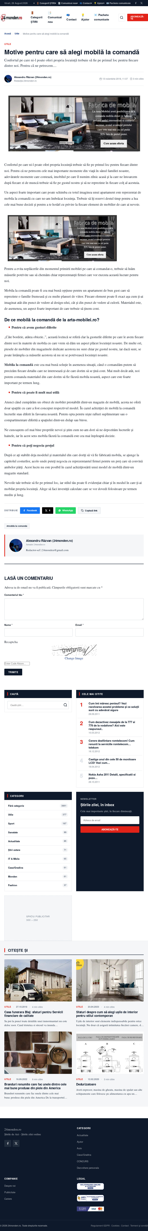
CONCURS (82, 1161)
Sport (11, 823)
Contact (125, 1225)
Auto (79, 1148)
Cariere (8, 1198)
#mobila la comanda (17, 526)
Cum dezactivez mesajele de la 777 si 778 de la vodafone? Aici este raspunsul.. (112, 725)
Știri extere (14, 850)
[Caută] (121, 17)
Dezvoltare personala (88, 1167)
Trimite (13, 672)
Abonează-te (137, 17)
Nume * (8, 625)
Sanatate (13, 832)
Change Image (74, 658)
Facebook (32, 510)
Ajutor (80, 1141)
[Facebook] (136, 3)
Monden (12, 876)
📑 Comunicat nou (67, 3)
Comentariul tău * (14, 594)
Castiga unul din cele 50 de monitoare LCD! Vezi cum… (112, 761)
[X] (141, 3)
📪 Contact (85, 3)
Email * (79, 625)
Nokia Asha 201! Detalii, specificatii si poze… (112, 776)
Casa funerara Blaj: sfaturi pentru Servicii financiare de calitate (33, 1014)
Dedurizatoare (86, 1084)
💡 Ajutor (98, 3)
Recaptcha (11, 642)
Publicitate (9, 1192)
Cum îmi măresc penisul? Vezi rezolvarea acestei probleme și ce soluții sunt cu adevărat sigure (114, 706)
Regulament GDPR (100, 1225)
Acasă (7, 33)
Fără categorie (16, 805)
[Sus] (140, 1224)
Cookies (115, 1225)
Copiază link (91, 510)
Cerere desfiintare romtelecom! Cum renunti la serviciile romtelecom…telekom (111, 744)
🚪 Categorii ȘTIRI (45, 3)
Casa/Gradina (15, 867)
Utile (17, 33)
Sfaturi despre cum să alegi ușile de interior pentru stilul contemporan (107, 1014)
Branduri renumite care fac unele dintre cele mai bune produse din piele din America (35, 1086)
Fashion (12, 885)
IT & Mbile (13, 858)
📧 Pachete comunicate (118, 3)
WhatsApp (67, 510)
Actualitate (14, 841)
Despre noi (10, 1185)
